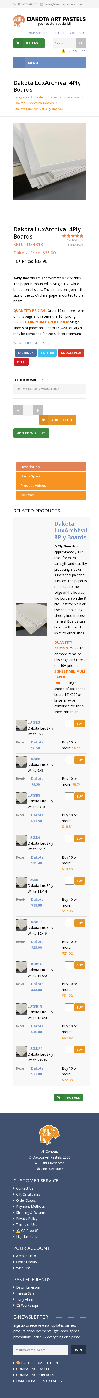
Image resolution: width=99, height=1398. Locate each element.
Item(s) (33, 43)
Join (78, 1349)
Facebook (26, 353)
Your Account (37, 32)
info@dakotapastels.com (63, 4)
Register (59, 32)
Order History (26, 1262)
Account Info (26, 1256)
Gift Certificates (28, 1194)
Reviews (27, 495)
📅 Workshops (27, 1305)
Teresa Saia (25, 1293)
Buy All (73, 1097)
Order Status (26, 1200)
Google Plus (71, 353)
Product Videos (33, 485)
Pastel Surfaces (46, 97)
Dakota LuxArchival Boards (34, 103)
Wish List (23, 1268)
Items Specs (31, 476)
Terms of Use (26, 1224)
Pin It (21, 362)
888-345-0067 (27, 4)
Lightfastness (26, 1236)
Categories (21, 97)
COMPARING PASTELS (34, 1369)
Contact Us (78, 32)
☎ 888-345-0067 (49, 1168)
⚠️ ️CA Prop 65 (27, 1230)
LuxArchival (71, 97)
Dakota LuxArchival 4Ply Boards (39, 109)
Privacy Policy (26, 1218)
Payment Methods (30, 1206)
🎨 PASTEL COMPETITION (37, 1363)
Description (30, 466)
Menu (32, 63)
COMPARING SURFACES (35, 1375)
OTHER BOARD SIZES (30, 379)
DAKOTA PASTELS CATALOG (39, 1381)
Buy (79, 723)
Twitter (47, 353)
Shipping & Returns (31, 1212)
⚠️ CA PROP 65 (73, 50)
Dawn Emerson (28, 1287)
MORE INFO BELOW (29, 343)
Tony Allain (24, 1299)
